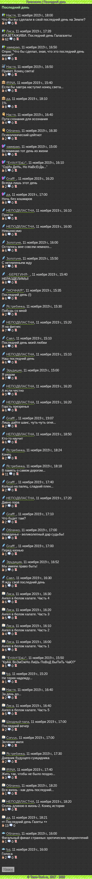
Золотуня (13, 242)
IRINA (10, 83)
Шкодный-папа (17, 722)
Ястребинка (15, 306)
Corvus (11, 738)
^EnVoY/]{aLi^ (16, 162)
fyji (8, 674)
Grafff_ (11, 178)
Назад (8, 869)
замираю (13, 47)
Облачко (13, 131)
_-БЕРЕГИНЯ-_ (18, 274)
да (8, 99)
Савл (10, 338)
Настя (11, 15)
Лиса (10, 31)
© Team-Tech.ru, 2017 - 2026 (46, 877)
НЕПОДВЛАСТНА (20, 210)
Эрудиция (14, 370)
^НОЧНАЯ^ (15, 290)
